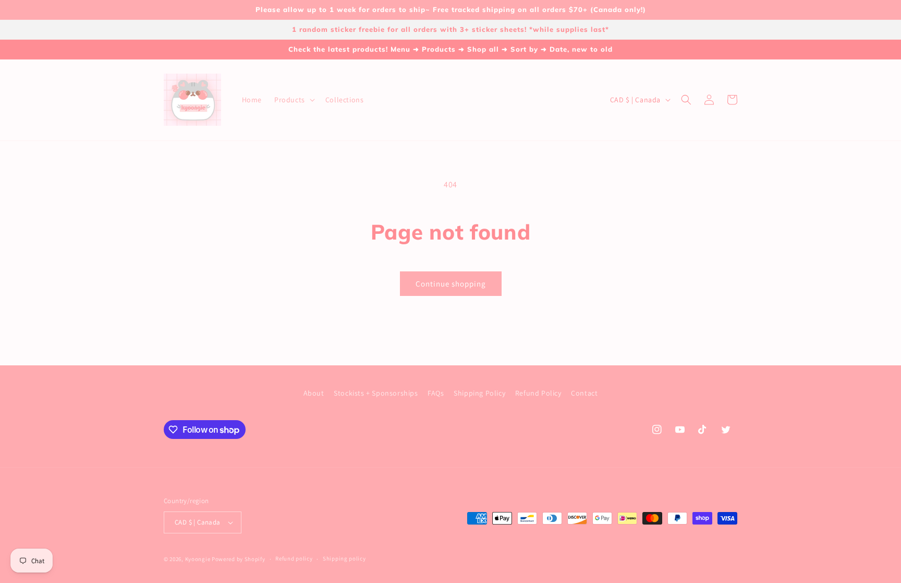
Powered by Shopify (238, 559)
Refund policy (293, 558)
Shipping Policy (479, 393)
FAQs (436, 393)
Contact (584, 393)
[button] (293, 100)
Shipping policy (344, 558)
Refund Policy (538, 393)
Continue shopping (451, 284)
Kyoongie (198, 559)
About (313, 393)
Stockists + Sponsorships (376, 393)
